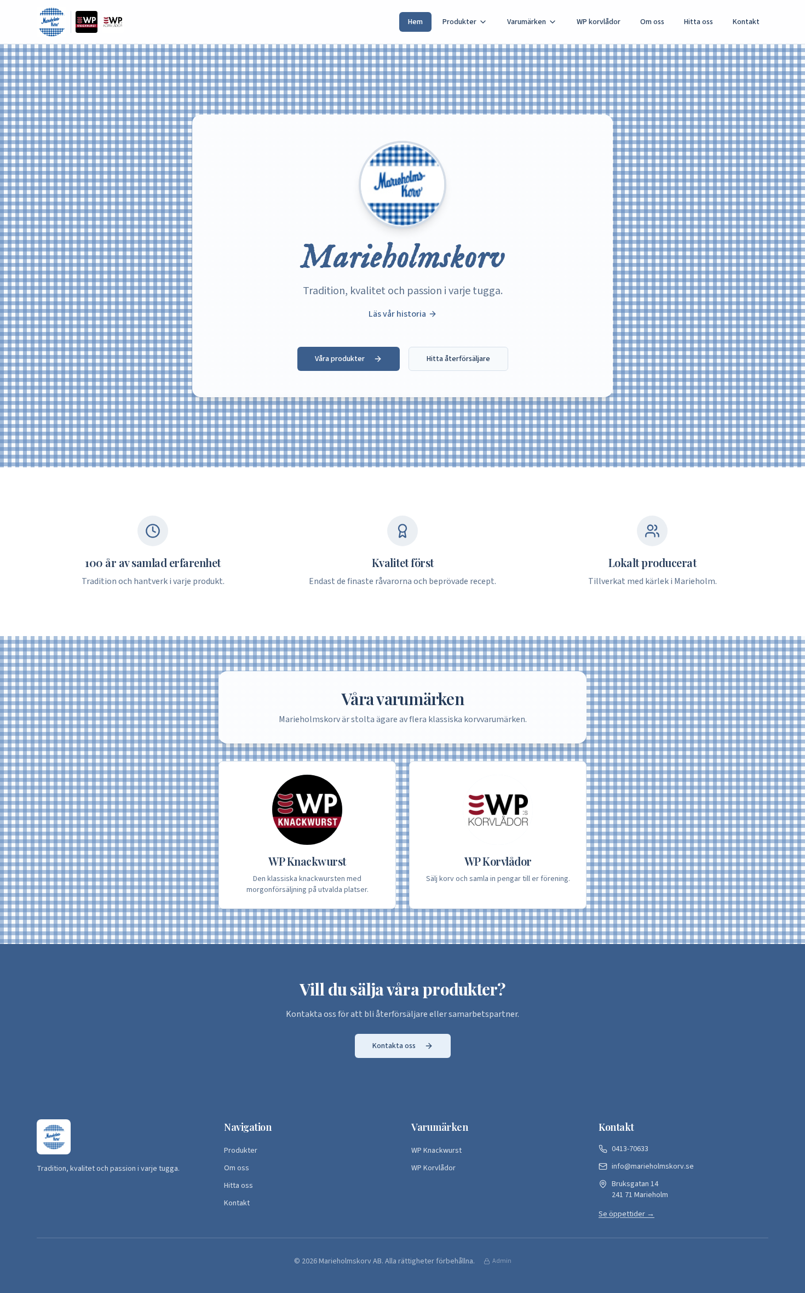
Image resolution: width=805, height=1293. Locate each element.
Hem (415, 21)
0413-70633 (630, 1148)
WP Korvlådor (433, 1168)
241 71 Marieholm (640, 1189)
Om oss (652, 21)
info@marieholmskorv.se (653, 1166)
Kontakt (746, 21)
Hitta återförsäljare (458, 358)
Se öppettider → (626, 1214)
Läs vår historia (397, 314)
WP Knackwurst (436, 1150)
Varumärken (526, 21)
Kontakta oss (394, 1045)
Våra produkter (340, 358)
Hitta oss (698, 21)
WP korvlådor (598, 21)
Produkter (459, 21)
